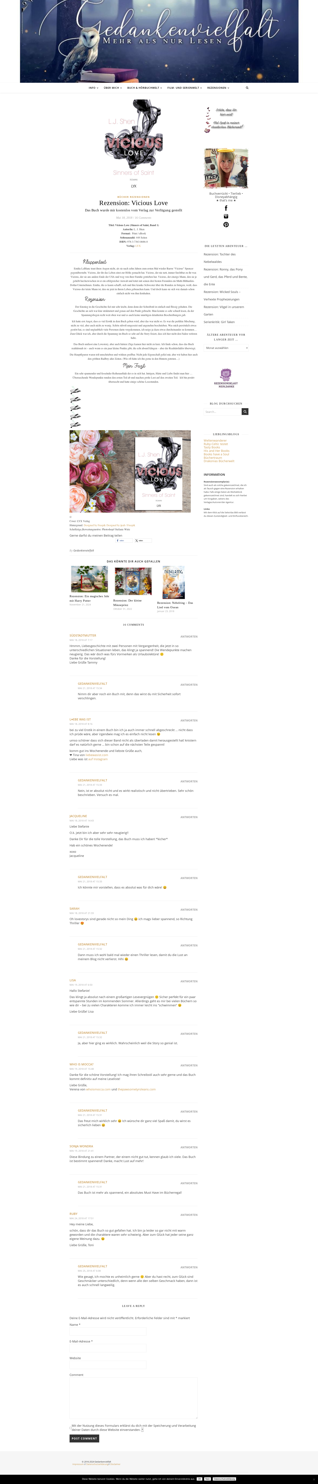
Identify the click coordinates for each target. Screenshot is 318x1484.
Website (75, 1358)
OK (199, 1479)
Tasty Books (212, 447)
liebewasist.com (97, 755)
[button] (124, 540)
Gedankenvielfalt (83, 550)
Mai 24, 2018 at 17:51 (82, 1218)
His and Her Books (217, 451)
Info (92, 87)
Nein (207, 1479)
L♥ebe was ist (80, 719)
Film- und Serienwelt (183, 87)
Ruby (74, 1214)
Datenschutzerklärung (97, 1464)
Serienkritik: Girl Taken (219, 322)
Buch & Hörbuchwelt (143, 87)
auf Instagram (98, 759)
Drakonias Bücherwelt (219, 461)
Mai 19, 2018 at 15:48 (82, 1068)
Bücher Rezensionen (133, 196)
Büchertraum (213, 458)
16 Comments (143, 217)
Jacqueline (78, 816)
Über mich (111, 87)
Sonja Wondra (81, 1146)
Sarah (75, 908)
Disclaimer (115, 1464)
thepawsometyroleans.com (137, 1089)
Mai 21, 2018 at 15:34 (90, 688)
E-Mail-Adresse (81, 1341)
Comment (76, 1375)
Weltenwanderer (215, 440)
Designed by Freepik (95, 525)
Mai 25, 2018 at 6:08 (89, 1270)
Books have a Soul (216, 454)
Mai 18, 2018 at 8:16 (81, 723)
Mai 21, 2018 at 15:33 (90, 784)
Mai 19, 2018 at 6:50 (81, 984)
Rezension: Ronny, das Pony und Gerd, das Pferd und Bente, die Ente (225, 276)
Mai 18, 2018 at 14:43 (82, 820)
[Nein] (314, 1479)
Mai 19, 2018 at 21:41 (82, 1150)
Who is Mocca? (81, 1064)
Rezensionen (216, 87)
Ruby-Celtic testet (216, 444)
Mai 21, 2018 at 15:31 (90, 1115)
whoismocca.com (98, 1089)
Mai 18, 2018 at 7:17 (81, 640)
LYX (138, 245)
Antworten (189, 636)
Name (75, 1325)
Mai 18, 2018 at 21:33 (82, 913)
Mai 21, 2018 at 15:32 (90, 948)
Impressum (78, 1464)
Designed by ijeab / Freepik (120, 525)
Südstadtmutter (83, 635)
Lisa (73, 980)
